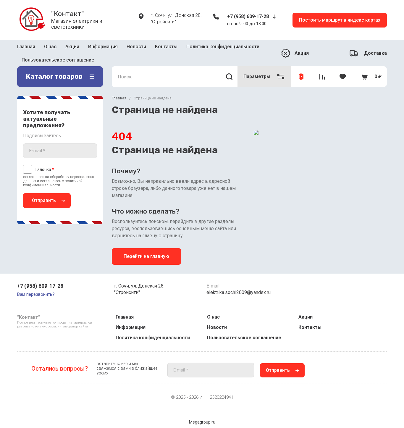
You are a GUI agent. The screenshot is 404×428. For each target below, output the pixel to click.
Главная (26, 46)
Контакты (166, 46)
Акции (72, 46)
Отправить (44, 200)
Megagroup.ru (202, 422)
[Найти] (229, 76)
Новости (136, 46)
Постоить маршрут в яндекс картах (339, 20)
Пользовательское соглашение (58, 60)
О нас (50, 46)
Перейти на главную (146, 256)
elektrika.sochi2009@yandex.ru (238, 292)
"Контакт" (67, 13)
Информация (103, 46)
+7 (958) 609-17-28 (248, 16)
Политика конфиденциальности (222, 46)
